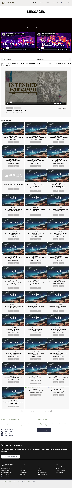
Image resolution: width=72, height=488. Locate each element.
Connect (55, 3)
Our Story (22, 467)
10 (43, 411)
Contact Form (5, 476)
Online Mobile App (42, 472)
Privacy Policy (32, 482)
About (41, 3)
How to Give (23, 474)
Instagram (40, 469)
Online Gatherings (60, 470)
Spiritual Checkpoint (43, 474)
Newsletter (40, 467)
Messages (63, 3)
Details (59, 108)
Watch (9, 108)
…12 (48, 411)
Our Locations (23, 472)
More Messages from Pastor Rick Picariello (15, 112)
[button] (43, 3)
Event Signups (59, 472)
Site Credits (25, 482)
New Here (35, 3)
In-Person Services (61, 467)
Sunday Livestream (61, 469)
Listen (17, 108)
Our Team (22, 469)
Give (69, 3)
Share (64, 108)
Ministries (48, 3)
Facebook (40, 470)
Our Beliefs (22, 470)
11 (45, 411)
